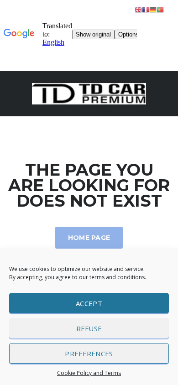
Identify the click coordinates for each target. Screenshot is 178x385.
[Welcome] (89, 92)
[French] (145, 9)
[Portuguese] (160, 9)
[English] (138, 9)
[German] (153, 9)
